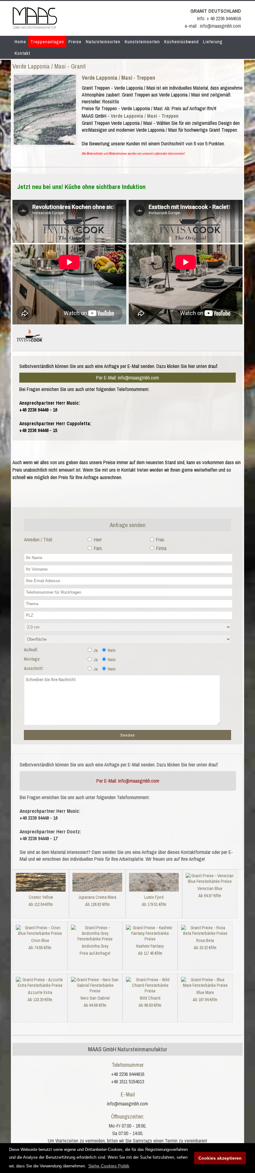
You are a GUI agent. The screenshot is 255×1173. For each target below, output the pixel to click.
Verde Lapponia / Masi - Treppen (118, 78)
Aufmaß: (31, 649)
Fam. (98, 548)
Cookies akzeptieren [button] (220, 1158)
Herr (97, 539)
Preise (74, 41)
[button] (108, 1166)
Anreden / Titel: (38, 539)
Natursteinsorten (103, 41)
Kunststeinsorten (142, 41)
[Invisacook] (29, 344)
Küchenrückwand (181, 41)
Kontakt (22, 53)
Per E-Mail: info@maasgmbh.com (127, 377)
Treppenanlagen (47, 41)
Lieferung (213, 41)
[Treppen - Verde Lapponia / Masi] (45, 142)
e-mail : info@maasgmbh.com (213, 25)
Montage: (32, 659)
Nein (111, 650)
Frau (159, 539)
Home (20, 41)
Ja (95, 650)
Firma (160, 548)
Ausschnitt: (33, 668)
